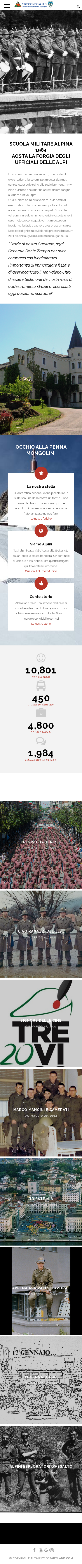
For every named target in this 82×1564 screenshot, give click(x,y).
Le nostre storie (41, 623)
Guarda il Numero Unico (41, 571)
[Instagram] (50, 1550)
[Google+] (44, 1550)
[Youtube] (39, 1550)
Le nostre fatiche (41, 518)
